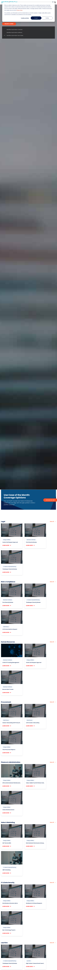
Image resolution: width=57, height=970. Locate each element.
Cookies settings (25, 18)
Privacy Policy (20, 10)
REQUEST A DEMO (9, 23)
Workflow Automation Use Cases (15, 35)
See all (52, 521)
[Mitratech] (55, 2)
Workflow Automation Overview (15, 29)
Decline (47, 18)
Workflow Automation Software (14, 32)
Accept (36, 18)
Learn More (5, 545)
